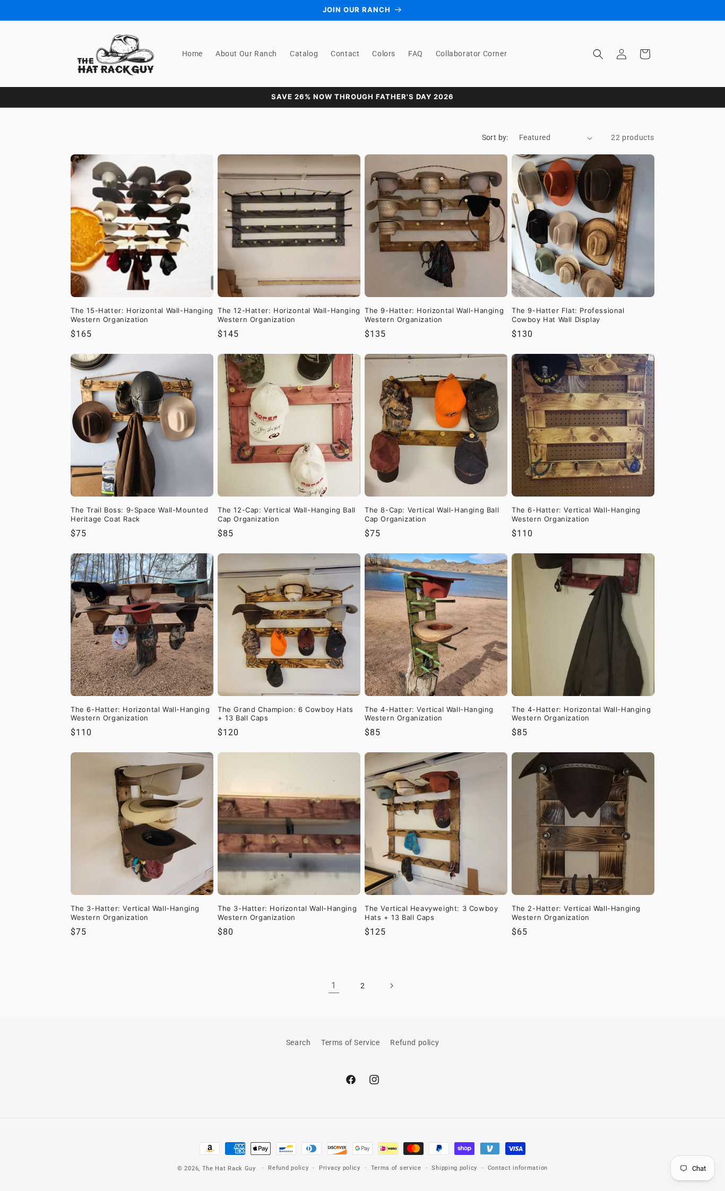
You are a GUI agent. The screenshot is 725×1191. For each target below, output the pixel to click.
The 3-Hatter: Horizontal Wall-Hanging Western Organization (287, 912)
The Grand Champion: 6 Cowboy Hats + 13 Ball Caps (285, 714)
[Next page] (391, 985)
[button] (598, 54)
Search (298, 1042)
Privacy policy (339, 1167)
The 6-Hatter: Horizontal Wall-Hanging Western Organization (140, 714)
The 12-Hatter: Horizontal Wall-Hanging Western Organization (289, 315)
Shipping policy (454, 1167)
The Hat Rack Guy (229, 1168)
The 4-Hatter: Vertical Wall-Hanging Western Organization (429, 714)
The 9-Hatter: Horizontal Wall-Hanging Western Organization (434, 315)
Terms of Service (350, 1042)
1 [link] (333, 985)
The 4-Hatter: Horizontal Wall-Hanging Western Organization (581, 714)
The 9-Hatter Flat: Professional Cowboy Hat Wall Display (568, 315)
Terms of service (396, 1167)
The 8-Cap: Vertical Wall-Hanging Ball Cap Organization (432, 514)
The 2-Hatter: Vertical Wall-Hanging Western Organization (576, 912)
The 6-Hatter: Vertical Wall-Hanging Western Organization (576, 514)
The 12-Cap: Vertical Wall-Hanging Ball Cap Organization (287, 514)
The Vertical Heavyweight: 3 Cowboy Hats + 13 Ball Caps (431, 912)
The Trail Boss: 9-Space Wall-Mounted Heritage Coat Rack (140, 514)
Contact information (518, 1167)
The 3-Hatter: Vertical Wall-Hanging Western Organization (135, 912)
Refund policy (414, 1042)
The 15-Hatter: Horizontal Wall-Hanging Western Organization (142, 315)
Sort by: (495, 137)
